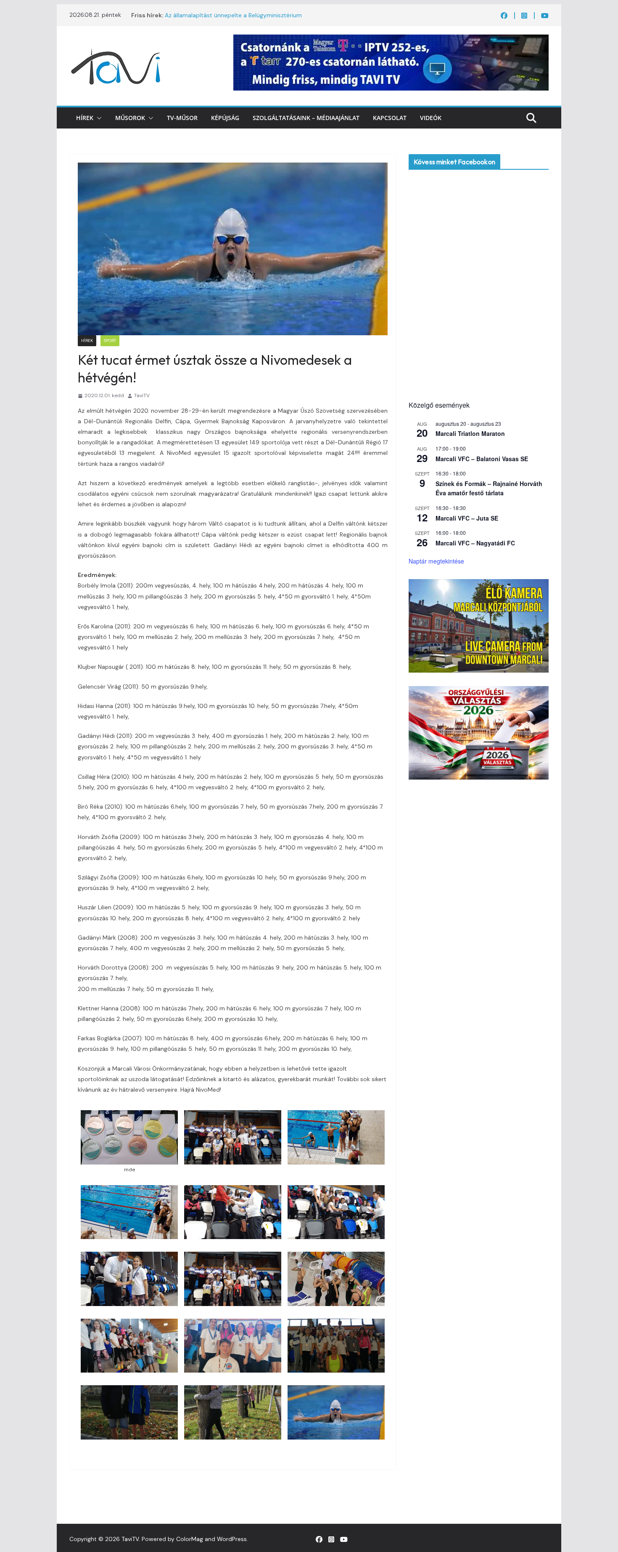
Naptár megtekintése (436, 561)
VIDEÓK (430, 118)
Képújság (225, 118)
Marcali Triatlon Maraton (470, 433)
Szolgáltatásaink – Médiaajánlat (306, 118)
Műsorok (130, 118)
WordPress (232, 1539)
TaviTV (142, 395)
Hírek (84, 118)
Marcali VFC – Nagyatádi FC (475, 543)
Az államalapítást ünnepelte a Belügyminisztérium (233, 15)
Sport (110, 340)
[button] (97, 118)
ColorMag (189, 1539)
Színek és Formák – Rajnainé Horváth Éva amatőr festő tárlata (489, 488)
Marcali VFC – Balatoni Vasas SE (482, 458)
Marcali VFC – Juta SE (467, 518)
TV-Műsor (182, 118)
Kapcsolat (390, 118)
